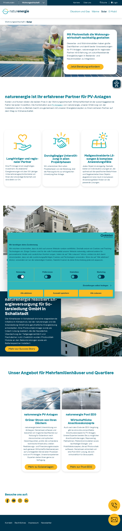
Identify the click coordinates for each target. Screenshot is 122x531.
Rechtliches (20, 523)
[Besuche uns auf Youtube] (13, 500)
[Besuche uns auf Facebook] (7, 500)
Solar (29, 22)
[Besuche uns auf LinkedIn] (26, 500)
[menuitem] (80, 12)
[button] (4, 29)
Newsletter (46, 523)
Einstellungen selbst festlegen (95, 285)
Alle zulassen (95, 293)
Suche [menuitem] (104, 3)
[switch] (47, 277)
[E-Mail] (114, 520)
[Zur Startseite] (15, 11)
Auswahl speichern (61, 293)
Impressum (33, 523)
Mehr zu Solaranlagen (41, 467)
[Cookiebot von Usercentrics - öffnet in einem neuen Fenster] (102, 236)
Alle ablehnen (26, 293)
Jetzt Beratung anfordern (85, 66)
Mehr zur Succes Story (22, 349)
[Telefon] (114, 505)
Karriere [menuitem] (76, 3)
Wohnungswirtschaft (15, 22)
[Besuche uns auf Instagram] (20, 500)
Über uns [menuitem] (87, 3)
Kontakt (8, 523)
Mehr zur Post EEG (81, 467)
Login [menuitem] (115, 3)
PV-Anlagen (57, 105)
